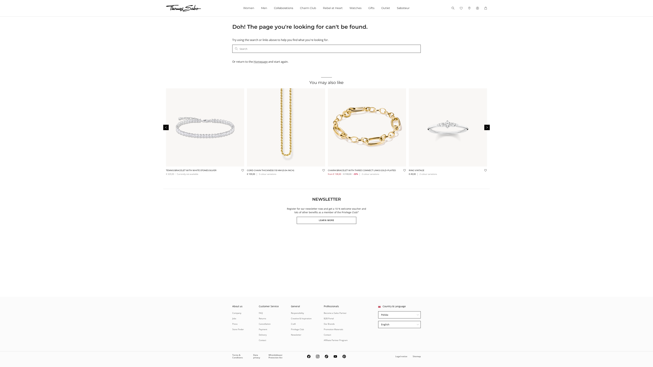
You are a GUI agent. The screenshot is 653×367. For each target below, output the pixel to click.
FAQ (261, 313)
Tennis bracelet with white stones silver (191, 170)
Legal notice (401, 356)
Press (235, 323)
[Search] (453, 8)
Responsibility (297, 313)
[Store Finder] (469, 8)
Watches (355, 8)
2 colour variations (370, 174)
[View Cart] (486, 8)
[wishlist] (461, 8)
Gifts (371, 8)
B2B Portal (329, 318)
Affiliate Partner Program (336, 340)
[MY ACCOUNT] (477, 8)
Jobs (234, 318)
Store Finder (238, 329)
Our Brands (329, 323)
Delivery (263, 334)
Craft (293, 323)
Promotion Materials (333, 329)
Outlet (385, 8)
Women (248, 8)
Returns (262, 318)
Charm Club (308, 8)
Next (487, 127)
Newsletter (296, 334)
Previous (166, 127)
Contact (262, 340)
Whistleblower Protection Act (275, 356)
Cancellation (265, 323)
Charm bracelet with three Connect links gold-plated (362, 170)
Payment (263, 329)
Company (236, 313)
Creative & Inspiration (301, 318)
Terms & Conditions (237, 356)
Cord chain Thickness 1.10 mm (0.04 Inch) (270, 170)
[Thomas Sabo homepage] (183, 8)
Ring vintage (416, 170)
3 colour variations (267, 174)
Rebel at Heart (333, 8)
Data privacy (256, 356)
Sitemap (417, 356)
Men (264, 8)
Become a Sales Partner (335, 313)
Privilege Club (297, 329)
